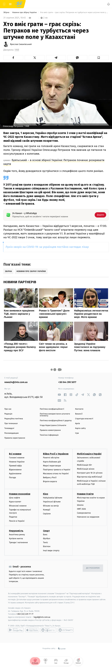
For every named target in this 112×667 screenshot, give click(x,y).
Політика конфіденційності (52, 409)
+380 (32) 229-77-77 (24, 614)
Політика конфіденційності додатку (56, 421)
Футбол (46, 538)
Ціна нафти (14, 498)
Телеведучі (9, 428)
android (16, 630)
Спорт (46, 530)
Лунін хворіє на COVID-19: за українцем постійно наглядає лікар (47, 247)
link (59, 394)
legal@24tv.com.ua (42, 617)
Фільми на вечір (51, 505)
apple (32, 630)
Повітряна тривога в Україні (56, 469)
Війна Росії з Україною (56, 454)
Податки (13, 517)
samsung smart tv (66, 630)
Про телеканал (11, 423)
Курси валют (15, 502)
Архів (77, 423)
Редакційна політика (13, 419)
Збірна (6, 12)
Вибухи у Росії (49, 477)
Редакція (8, 414)
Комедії (46, 509)
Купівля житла (16, 538)
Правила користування (14, 438)
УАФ (17, 49)
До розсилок (93, 568)
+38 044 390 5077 (67, 382)
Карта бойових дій (52, 461)
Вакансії (78, 414)
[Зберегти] (98, 57)
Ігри (77, 433)
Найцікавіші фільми (52, 498)
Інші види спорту (51, 550)
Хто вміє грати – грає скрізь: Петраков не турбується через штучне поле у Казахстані (74, 12)
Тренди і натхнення (18, 542)
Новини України (16, 461)
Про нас (8, 409)
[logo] (18, 4)
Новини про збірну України (24, 12)
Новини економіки (19, 494)
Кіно (45, 494)
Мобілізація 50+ (84, 465)
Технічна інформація (49, 435)
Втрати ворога (50, 481)
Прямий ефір (15, 465)
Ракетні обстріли (51, 458)
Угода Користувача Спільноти (53, 425)
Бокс (45, 534)
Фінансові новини (18, 505)
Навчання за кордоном (88, 517)
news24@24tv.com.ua (16, 382)
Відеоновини (15, 469)
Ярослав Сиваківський (21, 44)
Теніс (45, 542)
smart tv (48, 630)
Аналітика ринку (17, 534)
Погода (12, 477)
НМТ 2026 (81, 509)
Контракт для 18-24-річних (89, 473)
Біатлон (46, 546)
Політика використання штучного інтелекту (55, 415)
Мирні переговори (52, 465)
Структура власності (84, 419)
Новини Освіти (85, 494)
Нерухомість (16, 530)
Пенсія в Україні (16, 521)
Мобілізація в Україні (89, 454)
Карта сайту (80, 428)
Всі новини (15, 454)
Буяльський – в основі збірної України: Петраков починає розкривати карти (53, 162)
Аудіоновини (15, 473)
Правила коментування (50, 430)
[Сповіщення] (108, 4)
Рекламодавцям (11, 433)
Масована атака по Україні (56, 473)
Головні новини (16, 458)
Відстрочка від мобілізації (89, 477)
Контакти (79, 409)
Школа (80, 505)
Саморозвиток (84, 513)
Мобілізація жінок (85, 469)
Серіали (47, 513)
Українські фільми (52, 502)
